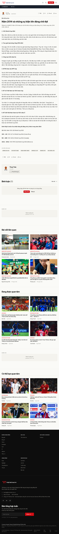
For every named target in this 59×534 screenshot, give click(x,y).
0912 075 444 (7, 494)
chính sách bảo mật (14, 517)
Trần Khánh (32, 343)
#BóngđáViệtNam (34, 313)
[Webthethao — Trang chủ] (8, 2)
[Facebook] (3, 500)
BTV (31, 257)
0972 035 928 (15, 494)
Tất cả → (13, 6)
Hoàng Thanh (33, 318)
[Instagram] (10, 500)
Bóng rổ (3, 439)
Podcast (41, 437)
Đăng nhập (51, 2)
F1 (2, 449)
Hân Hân (3, 318)
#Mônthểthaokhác (6, 251)
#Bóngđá (4, 313)
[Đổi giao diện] (46, 2)
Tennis (3, 442)
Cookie (56, 530)
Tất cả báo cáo (24, 437)
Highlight (3, 463)
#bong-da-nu (6, 150)
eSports (3, 451)
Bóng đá (3, 437)
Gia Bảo (3, 400)
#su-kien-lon (51, 150)
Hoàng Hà (4, 425)
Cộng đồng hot (5, 465)
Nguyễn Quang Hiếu (6, 281)
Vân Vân (32, 400)
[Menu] (56, 2)
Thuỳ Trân (8, 13)
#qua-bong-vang (25, 150)
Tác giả (3, 467)
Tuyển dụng (23, 465)
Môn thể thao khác (5, 18)
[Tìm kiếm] (43, 2)
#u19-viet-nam (15, 150)
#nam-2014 (42, 150)
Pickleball (4, 444)
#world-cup (35, 150)
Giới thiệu (23, 460)
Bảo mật (22, 470)
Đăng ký (33, 191)
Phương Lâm (32, 281)
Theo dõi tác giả (15, 171)
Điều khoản (23, 467)
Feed (3, 460)
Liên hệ (22, 463)
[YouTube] (6, 500)
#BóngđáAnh (5, 395)
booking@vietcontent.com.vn (10, 492)
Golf (2, 446)
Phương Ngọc (33, 425)
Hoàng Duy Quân (5, 257)
